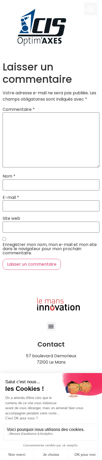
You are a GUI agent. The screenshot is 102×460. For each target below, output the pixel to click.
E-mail (11, 197)
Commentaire (19, 109)
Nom (9, 176)
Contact (51, 344)
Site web (11, 218)
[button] (90, 9)
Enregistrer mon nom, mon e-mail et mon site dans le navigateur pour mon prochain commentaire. (50, 249)
